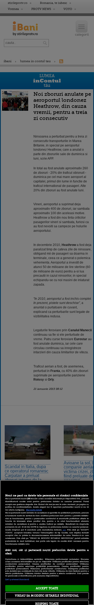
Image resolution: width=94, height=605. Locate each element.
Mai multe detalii (34, 510)
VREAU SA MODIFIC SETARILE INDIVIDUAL (47, 595)
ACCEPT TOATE (47, 588)
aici (64, 530)
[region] (47, 542)
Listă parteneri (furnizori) (17, 579)
